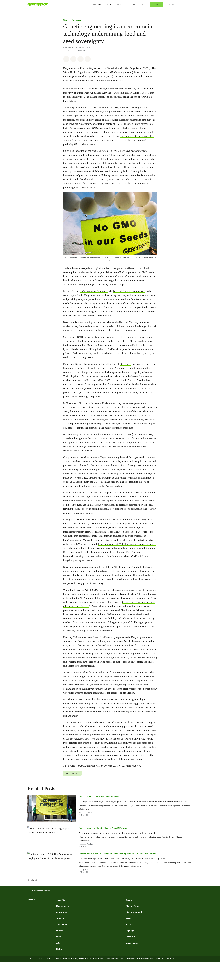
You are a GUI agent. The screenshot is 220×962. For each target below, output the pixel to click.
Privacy (129, 924)
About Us (60, 900)
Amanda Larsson (85, 813)
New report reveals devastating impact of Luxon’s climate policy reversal (117, 833)
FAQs (128, 918)
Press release (85, 797)
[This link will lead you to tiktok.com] (44, 906)
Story (65, 20)
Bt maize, (148, 434)
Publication (84, 854)
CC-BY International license (114, 959)
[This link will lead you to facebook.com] (29, 906)
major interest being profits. (110, 465)
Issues (108, 4)
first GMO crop (100, 107)
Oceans (153, 854)
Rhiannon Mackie (86, 844)
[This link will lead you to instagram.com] (39, 906)
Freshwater (142, 854)
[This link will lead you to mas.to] (49, 906)
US (95, 481)
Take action (120, 4)
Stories (59, 930)
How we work (62, 906)
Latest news (61, 912)
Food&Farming (102, 797)
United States (74, 539)
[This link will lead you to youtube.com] (34, 906)
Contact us (131, 936)
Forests (115, 797)
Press (58, 936)
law (133, 649)
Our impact (96, 4)
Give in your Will (134, 912)
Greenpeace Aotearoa (42, 890)
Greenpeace (78, 20)
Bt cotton (124, 364)
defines (104, 72)
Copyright (130, 930)
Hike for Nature (133, 906)
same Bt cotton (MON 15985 (95, 380)
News (132, 4)
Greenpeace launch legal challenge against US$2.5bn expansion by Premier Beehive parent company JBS (133, 801)
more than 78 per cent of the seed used (91, 645)
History (59, 949)
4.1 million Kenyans (100, 92)
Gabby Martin (84, 870)
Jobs (58, 943)
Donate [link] (155, 4)
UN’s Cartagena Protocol (92, 291)
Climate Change (103, 828)
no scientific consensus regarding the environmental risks (114, 280)
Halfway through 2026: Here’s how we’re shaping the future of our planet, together (122, 858)
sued (101, 556)
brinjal (137, 461)
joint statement (133, 111)
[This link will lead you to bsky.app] (54, 906)
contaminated (126, 680)
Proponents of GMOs (74, 88)
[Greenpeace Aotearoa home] (37, 4)
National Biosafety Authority (128, 291)
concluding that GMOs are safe (136, 136)
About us (143, 4)
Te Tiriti (60, 918)
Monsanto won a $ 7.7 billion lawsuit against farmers (126, 543)
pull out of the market (80, 450)
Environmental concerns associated (81, 566)
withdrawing (76, 556)
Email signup (132, 943)
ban (99, 68)
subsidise (70, 407)
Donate (129, 900)
